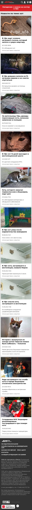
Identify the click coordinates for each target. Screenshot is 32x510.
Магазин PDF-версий (8, 450)
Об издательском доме (9, 444)
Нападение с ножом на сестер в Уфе (16, 8)
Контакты (4, 452)
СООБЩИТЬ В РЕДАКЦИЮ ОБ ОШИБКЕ (13, 454)
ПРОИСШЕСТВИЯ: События (11, 50)
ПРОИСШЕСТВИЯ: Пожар (10, 433)
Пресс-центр (21, 450)
